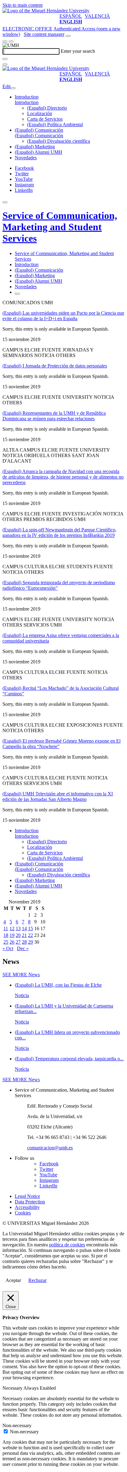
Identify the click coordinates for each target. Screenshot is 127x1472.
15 (30, 928)
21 (24, 935)
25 (5, 942)
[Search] (4, 59)
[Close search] (4, 64)
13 (18, 928)
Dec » (23, 948)
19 (12, 935)
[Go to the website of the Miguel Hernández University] (45, 10)
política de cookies (67, 1244)
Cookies (23, 1212)
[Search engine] (68, 36)
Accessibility (27, 1207)
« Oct (7, 948)
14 (24, 928)
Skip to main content (22, 5)
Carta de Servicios (45, 119)
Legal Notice (27, 1196)
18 (5, 935)
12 (12, 928)
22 (30, 935)
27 (18, 942)
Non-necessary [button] (16, 1425)
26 (12, 942)
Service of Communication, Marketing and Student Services (59, 227)
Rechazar (37, 1280)
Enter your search (78, 51)
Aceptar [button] (13, 1280)
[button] (27, 102)
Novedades (26, 157)
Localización (39, 113)
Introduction (27, 96)
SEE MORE (21, 974)
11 (5, 928)
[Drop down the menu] (11, 41)
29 (30, 942)
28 (24, 942)
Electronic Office (27, 28)
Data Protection (30, 1201)
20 (18, 935)
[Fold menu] (12, 88)
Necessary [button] (12, 1388)
